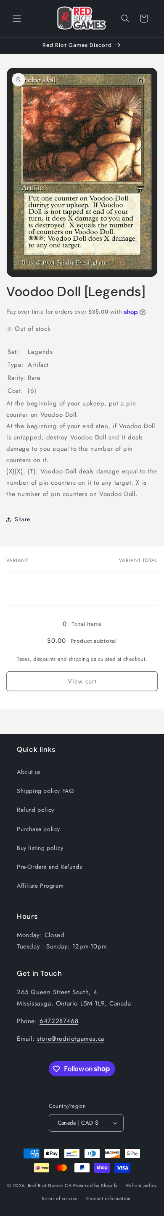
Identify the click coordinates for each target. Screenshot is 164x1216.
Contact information (108, 1198)
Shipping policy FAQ (45, 791)
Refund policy (35, 809)
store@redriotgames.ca (70, 1038)
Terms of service (60, 1198)
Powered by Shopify (95, 1185)
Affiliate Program (40, 885)
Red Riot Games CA (50, 1185)
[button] (17, 18)
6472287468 (59, 1021)
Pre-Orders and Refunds (49, 867)
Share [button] (22, 519)
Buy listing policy (40, 848)
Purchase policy (38, 829)
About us (29, 772)
